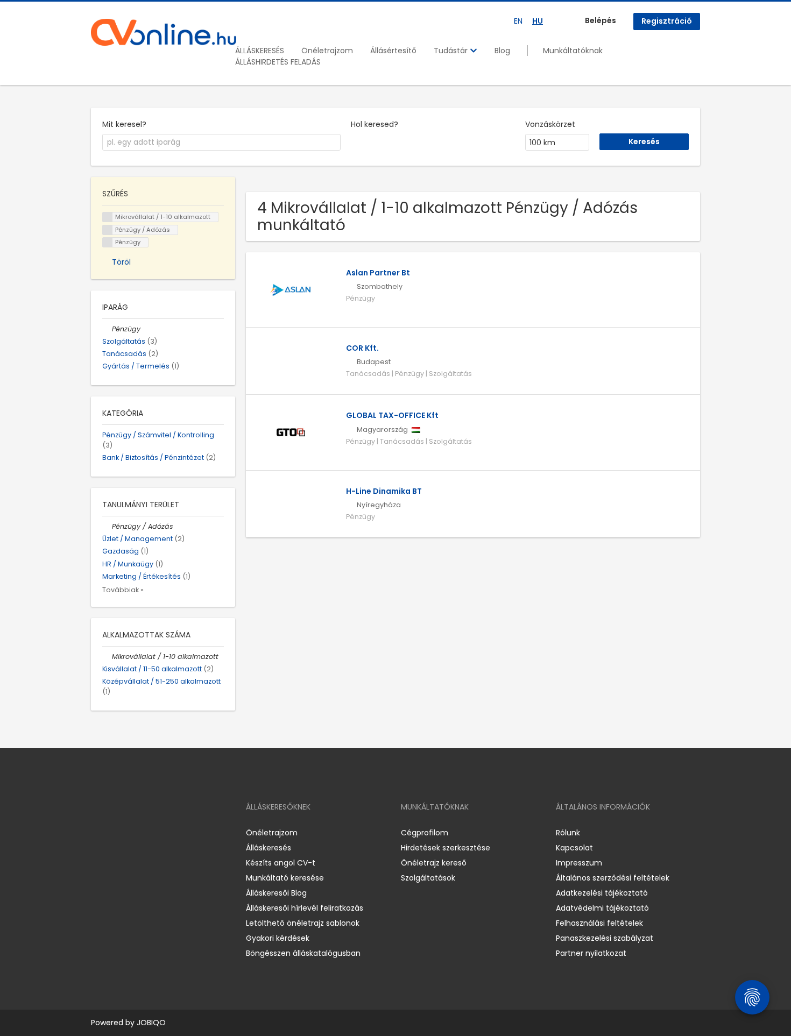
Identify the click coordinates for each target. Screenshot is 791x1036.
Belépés (600, 20)
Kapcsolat (574, 847)
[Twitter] (150, 832)
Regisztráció (666, 21)
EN (518, 21)
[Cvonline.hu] (163, 32)
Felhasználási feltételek (599, 923)
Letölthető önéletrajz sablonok (302, 923)
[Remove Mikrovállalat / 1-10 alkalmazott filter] (107, 656)
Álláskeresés (268, 847)
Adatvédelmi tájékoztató (602, 908)
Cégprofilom (424, 832)
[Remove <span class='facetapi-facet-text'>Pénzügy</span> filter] (107, 242)
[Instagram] (116, 832)
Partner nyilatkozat (591, 953)
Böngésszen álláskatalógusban (303, 953)
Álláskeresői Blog (276, 893)
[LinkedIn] (134, 832)
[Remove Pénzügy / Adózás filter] (107, 526)
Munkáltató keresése (285, 877)
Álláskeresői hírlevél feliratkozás (304, 908)
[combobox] (221, 142)
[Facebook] (99, 832)
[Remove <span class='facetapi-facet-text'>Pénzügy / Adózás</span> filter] (107, 230)
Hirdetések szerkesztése (445, 847)
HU (537, 21)
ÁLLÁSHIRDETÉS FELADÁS (278, 61)
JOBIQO (151, 1022)
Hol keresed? (374, 124)
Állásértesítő (393, 50)
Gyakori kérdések (277, 938)
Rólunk (568, 832)
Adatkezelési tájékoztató (602, 893)
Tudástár (452, 50)
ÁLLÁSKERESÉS (259, 50)
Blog (502, 50)
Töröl (121, 262)
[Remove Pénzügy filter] (107, 328)
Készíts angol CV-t (280, 862)
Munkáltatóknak (573, 50)
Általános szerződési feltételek (612, 877)
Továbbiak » (123, 589)
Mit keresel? (124, 124)
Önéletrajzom (327, 50)
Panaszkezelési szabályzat (604, 938)
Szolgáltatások (428, 877)
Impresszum (579, 862)
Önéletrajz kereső (434, 862)
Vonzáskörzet (550, 124)
